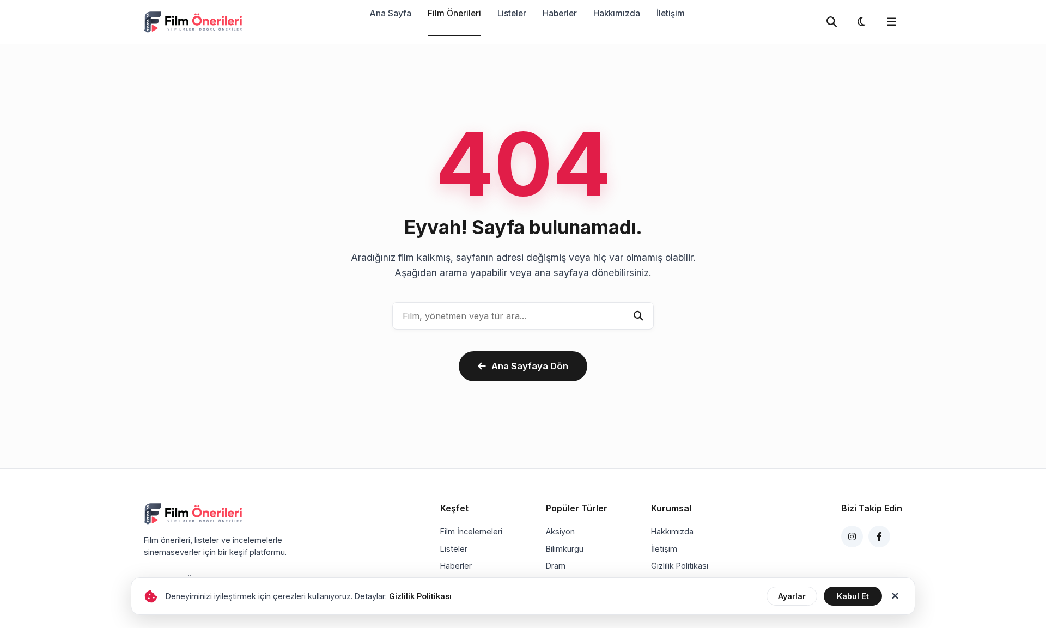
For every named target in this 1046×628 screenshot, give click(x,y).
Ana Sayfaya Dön (529, 366)
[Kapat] (895, 596)
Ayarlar (792, 596)
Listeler (511, 13)
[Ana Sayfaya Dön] (193, 22)
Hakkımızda (616, 13)
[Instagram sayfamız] (852, 536)
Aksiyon (560, 531)
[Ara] (638, 316)
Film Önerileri (454, 13)
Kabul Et (853, 596)
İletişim (670, 13)
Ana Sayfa (390, 13)
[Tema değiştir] (861, 22)
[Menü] (891, 22)
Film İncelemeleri (471, 531)
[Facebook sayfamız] (879, 536)
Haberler (560, 13)
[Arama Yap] (831, 22)
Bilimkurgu (564, 548)
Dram (555, 565)
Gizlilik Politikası (679, 565)
